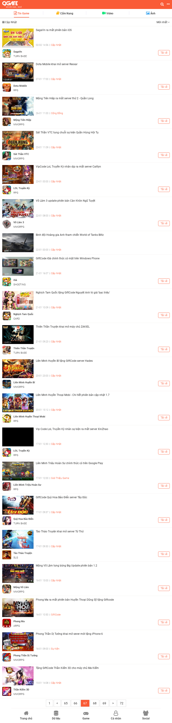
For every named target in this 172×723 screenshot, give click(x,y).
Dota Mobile (20, 85)
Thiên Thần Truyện (23, 348)
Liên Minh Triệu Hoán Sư (27, 484)
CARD (16, 318)
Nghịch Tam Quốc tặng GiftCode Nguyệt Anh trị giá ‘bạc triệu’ (73, 292)
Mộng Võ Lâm (21, 587)
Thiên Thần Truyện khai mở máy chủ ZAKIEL (63, 326)
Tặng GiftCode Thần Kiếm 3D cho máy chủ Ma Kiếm (67, 668)
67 (85, 703)
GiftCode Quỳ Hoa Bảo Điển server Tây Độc (61, 497)
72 (121, 703)
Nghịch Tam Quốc (23, 314)
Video (109, 13)
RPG (15, 90)
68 (95, 703)
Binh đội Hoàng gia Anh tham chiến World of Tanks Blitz (70, 234)
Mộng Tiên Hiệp (22, 120)
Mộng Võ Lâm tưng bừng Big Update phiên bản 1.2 (66, 565)
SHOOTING (19, 284)
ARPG (16, 625)
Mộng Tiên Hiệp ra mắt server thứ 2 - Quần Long (65, 98)
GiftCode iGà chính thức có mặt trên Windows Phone (67, 258)
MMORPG (18, 124)
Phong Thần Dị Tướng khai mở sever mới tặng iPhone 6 (69, 633)
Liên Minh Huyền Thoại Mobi (29, 416)
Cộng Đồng (57, 113)
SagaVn (17, 51)
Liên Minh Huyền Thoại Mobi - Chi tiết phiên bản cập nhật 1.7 (73, 395)
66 (75, 703)
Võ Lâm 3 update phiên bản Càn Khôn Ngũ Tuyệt (65, 200)
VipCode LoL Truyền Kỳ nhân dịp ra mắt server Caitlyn (68, 166)
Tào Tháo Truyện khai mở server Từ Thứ (60, 531)
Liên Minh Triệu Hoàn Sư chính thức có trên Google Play (69, 463)
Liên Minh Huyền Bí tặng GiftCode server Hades (64, 360)
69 (104, 703)
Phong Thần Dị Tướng (25, 655)
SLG (15, 557)
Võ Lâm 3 (18, 222)
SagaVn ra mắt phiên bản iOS (54, 30)
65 (66, 703)
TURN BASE (20, 56)
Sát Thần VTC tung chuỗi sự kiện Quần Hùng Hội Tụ (67, 132)
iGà (15, 280)
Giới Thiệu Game (60, 478)
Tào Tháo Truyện (22, 553)
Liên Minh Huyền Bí (24, 382)
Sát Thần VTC (21, 154)
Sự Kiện (55, 648)
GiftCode (56, 614)
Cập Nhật (56, 45)
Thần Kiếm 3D (21, 689)
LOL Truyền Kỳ (21, 188)
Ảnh (152, 13)
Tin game (23, 13)
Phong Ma (19, 621)
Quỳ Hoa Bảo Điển (23, 519)
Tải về (164, 52)
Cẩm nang (66, 13)
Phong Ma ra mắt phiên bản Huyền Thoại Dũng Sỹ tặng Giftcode (75, 599)
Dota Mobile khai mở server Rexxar (56, 64)
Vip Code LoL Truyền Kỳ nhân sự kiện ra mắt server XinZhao (72, 429)
